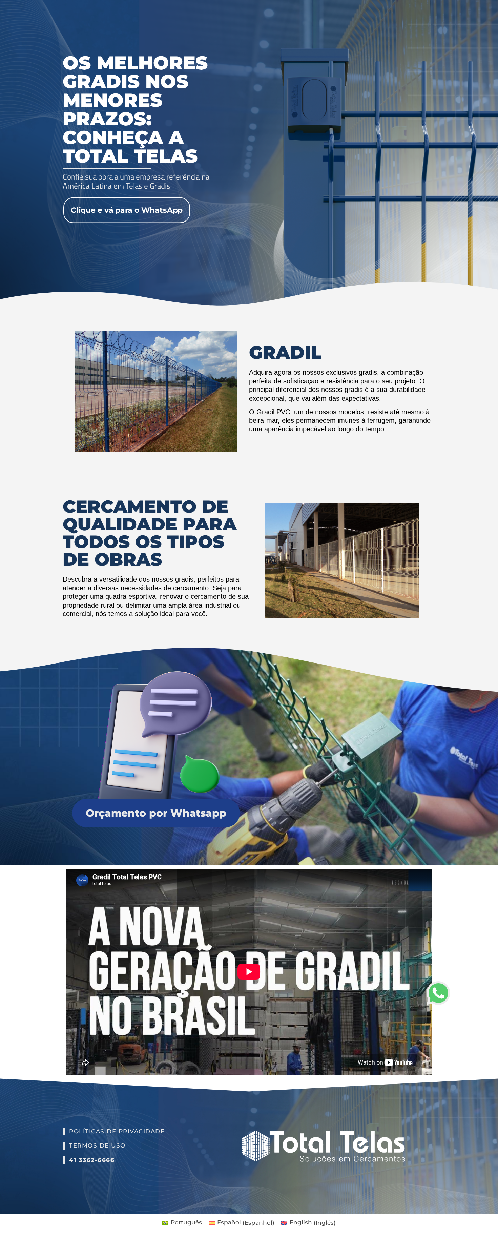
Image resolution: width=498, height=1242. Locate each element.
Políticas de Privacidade (117, 1131)
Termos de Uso (97, 1145)
